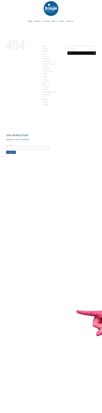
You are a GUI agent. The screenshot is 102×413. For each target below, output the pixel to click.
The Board (46, 99)
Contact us (46, 59)
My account (46, 81)
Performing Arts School (49, 92)
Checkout (45, 56)
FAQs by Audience (48, 71)
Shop (44, 97)
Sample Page (46, 94)
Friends (45, 76)
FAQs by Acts (46, 69)
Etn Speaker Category (49, 64)
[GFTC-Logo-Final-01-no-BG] (51, 1)
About (44, 46)
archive (45, 48)
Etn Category (46, 61)
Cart (44, 53)
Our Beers (45, 87)
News (44, 84)
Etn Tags (45, 66)
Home (44, 79)
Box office (46, 51)
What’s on (46, 104)
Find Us (45, 74)
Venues (45, 102)
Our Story (45, 89)
